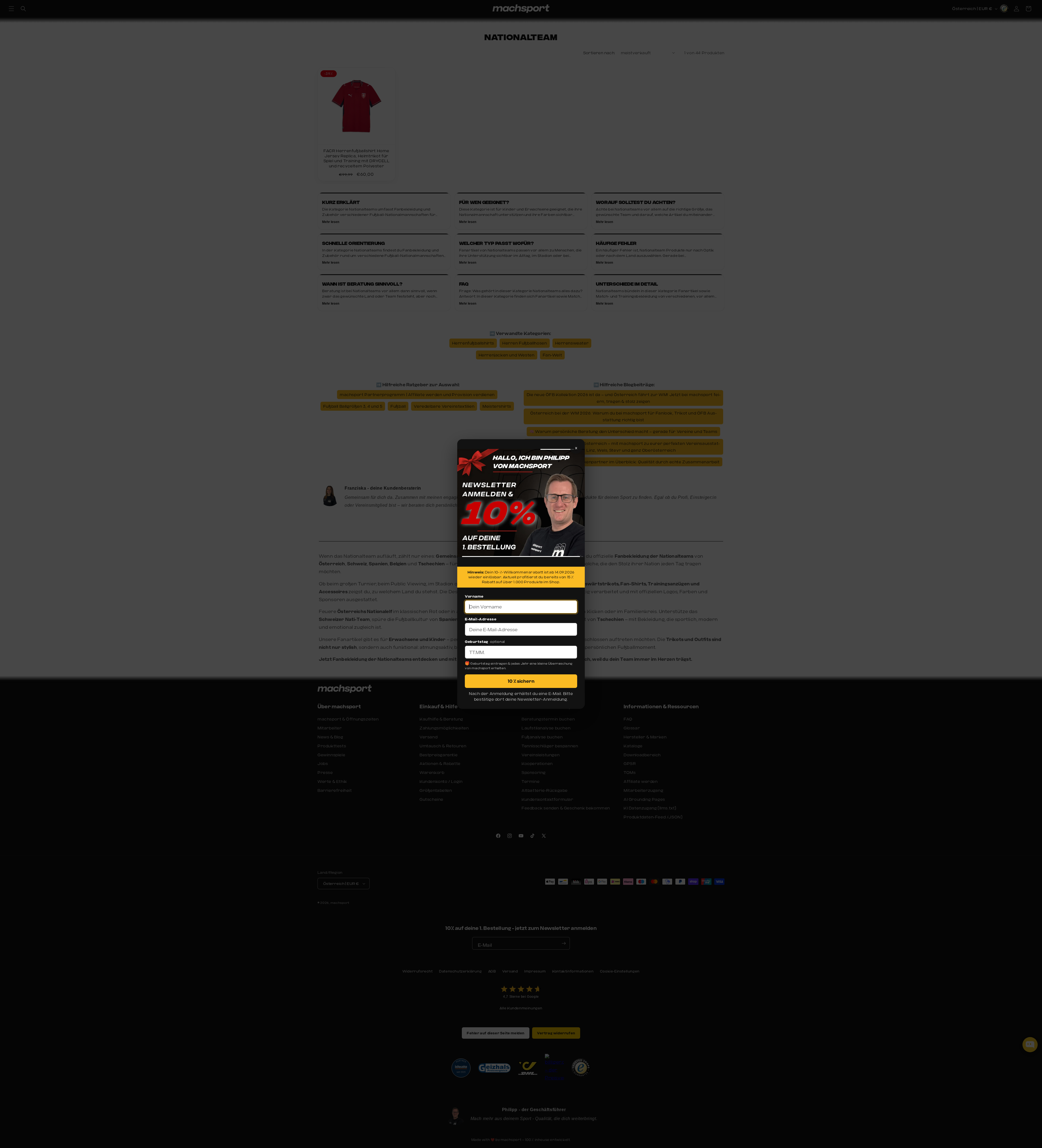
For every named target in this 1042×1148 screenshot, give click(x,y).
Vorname (474, 596)
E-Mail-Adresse (480, 619)
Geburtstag (476, 641)
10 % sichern (521, 681)
